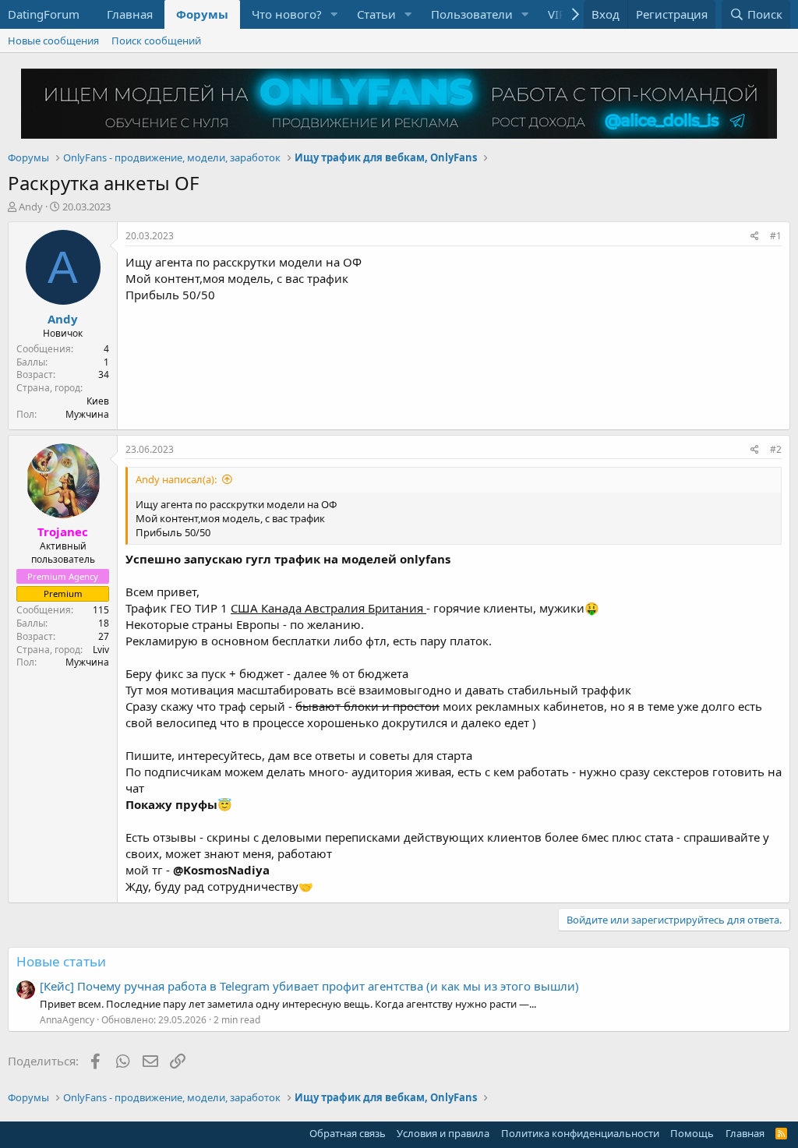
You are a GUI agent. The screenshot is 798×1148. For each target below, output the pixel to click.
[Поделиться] (754, 236)
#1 (776, 235)
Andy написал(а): (176, 479)
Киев (98, 401)
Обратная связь (347, 1133)
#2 (776, 449)
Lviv (101, 649)
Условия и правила (443, 1133)
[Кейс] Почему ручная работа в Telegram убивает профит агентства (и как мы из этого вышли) (309, 986)
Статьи (376, 14)
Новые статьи (61, 961)
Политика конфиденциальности (580, 1133)
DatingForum (43, 14)
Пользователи (472, 14)
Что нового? (287, 14)
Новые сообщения (53, 41)
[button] (334, 14)
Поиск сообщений (156, 41)
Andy (31, 207)
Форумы (202, 14)
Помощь (692, 1133)
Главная (130, 14)
